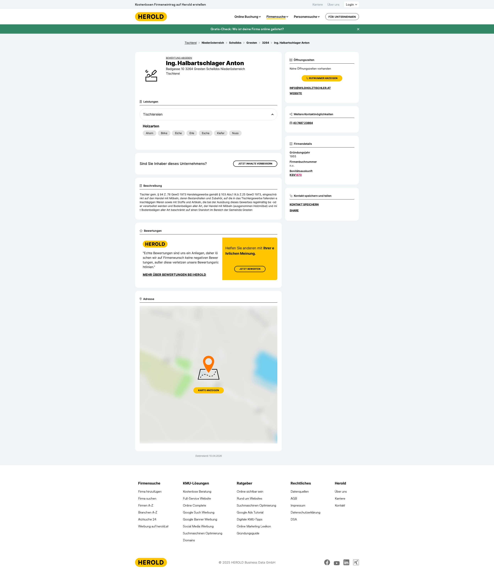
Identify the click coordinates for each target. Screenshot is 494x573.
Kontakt (340, 505)
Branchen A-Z (147, 512)
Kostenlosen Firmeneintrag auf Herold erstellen (170, 4)
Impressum (298, 505)
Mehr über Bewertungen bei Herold (174, 275)
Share (294, 210)
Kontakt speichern (304, 204)
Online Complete (194, 505)
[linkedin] (346, 562)
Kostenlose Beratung (197, 491)
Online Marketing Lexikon (254, 526)
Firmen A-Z (145, 505)
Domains (189, 540)
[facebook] (327, 562)
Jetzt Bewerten (250, 268)
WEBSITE (296, 93)
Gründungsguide (248, 533)
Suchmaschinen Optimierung (202, 533)
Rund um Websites (249, 498)
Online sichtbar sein (250, 491)
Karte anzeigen (208, 390)
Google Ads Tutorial (250, 512)
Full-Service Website (197, 498)
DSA (294, 519)
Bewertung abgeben (179, 57)
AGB (294, 498)
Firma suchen (147, 498)
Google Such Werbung (198, 512)
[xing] (356, 562)
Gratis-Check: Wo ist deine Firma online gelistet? (247, 29)
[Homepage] (151, 16)
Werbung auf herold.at (153, 526)
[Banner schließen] (358, 29)
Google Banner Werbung (200, 519)
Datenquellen (300, 491)
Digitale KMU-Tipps (249, 519)
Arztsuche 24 (147, 519)
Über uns (333, 4)
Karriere (317, 4)
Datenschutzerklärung (305, 512)
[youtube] (337, 562)
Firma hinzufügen (150, 491)
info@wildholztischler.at (310, 87)
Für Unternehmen (342, 16)
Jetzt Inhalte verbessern (255, 163)
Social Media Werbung (198, 526)
